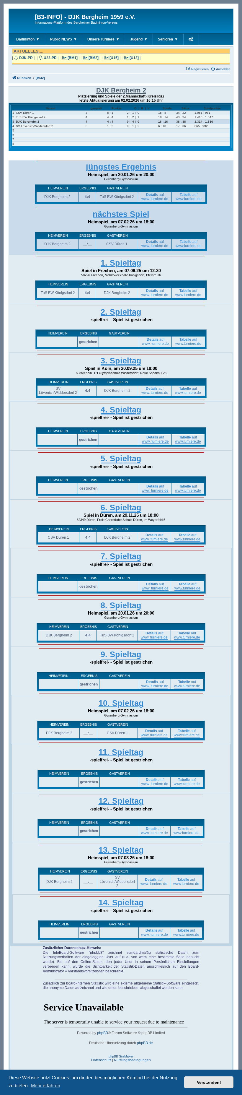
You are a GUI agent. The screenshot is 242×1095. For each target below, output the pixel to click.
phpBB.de (145, 1043)
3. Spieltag (121, 360)
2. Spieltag (121, 312)
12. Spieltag (121, 801)
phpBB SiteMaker (121, 1056)
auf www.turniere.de (189, 197)
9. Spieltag (121, 654)
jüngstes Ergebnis (121, 167)
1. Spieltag (121, 263)
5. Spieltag (121, 458)
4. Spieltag (121, 409)
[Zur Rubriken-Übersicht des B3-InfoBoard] (22, 21)
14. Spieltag (121, 902)
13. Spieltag (121, 850)
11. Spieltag (121, 752)
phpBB (102, 1033)
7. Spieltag (121, 556)
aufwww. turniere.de (154, 197)
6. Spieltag (121, 507)
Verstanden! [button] (209, 1082)
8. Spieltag (121, 605)
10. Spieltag (121, 703)
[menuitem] (220, 69)
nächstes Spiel (121, 214)
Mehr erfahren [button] (45, 1085)
